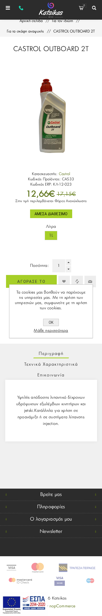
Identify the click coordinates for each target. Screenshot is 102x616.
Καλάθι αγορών (84, 5)
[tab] (51, 353)
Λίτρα (51, 227)
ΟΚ (51, 322)
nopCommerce (62, 606)
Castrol (64, 174)
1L (51, 235)
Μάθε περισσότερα (51, 331)
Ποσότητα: (39, 266)
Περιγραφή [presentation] (51, 354)
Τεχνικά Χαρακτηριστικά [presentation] (51, 364)
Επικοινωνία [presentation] (51, 375)
